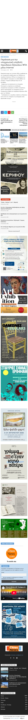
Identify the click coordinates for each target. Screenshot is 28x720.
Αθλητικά (3, 707)
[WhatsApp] (12, 112)
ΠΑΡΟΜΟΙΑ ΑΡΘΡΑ (5, 130)
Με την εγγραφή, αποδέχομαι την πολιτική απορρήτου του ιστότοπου (12, 578)
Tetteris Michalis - (15, 718)
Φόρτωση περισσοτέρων (13, 231)
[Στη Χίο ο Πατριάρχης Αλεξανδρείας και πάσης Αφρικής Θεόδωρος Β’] (4, 677)
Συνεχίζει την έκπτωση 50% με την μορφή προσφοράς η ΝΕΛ (7, 121)
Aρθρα (2, 702)
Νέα (5, 54)
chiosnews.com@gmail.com (17, 655)
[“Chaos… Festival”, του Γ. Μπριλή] (4, 670)
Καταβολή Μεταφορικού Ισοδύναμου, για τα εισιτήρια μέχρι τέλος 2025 (5, 141)
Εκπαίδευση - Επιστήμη (6, 704)
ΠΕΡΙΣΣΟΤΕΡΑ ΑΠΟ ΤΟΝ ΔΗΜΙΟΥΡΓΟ (19, 130)
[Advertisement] (14, 10)
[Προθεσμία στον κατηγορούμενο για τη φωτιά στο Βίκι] (4, 685)
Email (2, 572)
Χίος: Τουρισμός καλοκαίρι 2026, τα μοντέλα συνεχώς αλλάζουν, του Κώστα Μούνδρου (22, 141)
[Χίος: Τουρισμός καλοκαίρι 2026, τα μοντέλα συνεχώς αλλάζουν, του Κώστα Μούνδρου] (23, 135)
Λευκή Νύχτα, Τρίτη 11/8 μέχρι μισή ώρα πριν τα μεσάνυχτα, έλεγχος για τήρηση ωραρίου (14, 141)
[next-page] (15, 145)
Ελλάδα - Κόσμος (4, 698)
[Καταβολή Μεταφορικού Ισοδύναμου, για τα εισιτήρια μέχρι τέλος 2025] (5, 135)
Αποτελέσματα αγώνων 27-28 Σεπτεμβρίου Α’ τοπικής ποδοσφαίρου (23, 122)
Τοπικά (2, 695)
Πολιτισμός (3, 700)
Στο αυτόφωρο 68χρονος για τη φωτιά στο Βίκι (13, 226)
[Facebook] (2, 112)
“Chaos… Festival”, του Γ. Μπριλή (9, 202)
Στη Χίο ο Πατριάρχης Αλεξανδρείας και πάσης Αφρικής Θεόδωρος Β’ (17, 677)
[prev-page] (13, 145)
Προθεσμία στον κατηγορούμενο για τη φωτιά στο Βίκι (17, 683)
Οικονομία (9, 54)
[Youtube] (17, 658)
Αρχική (2, 54)
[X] (5, 112)
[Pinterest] (9, 112)
